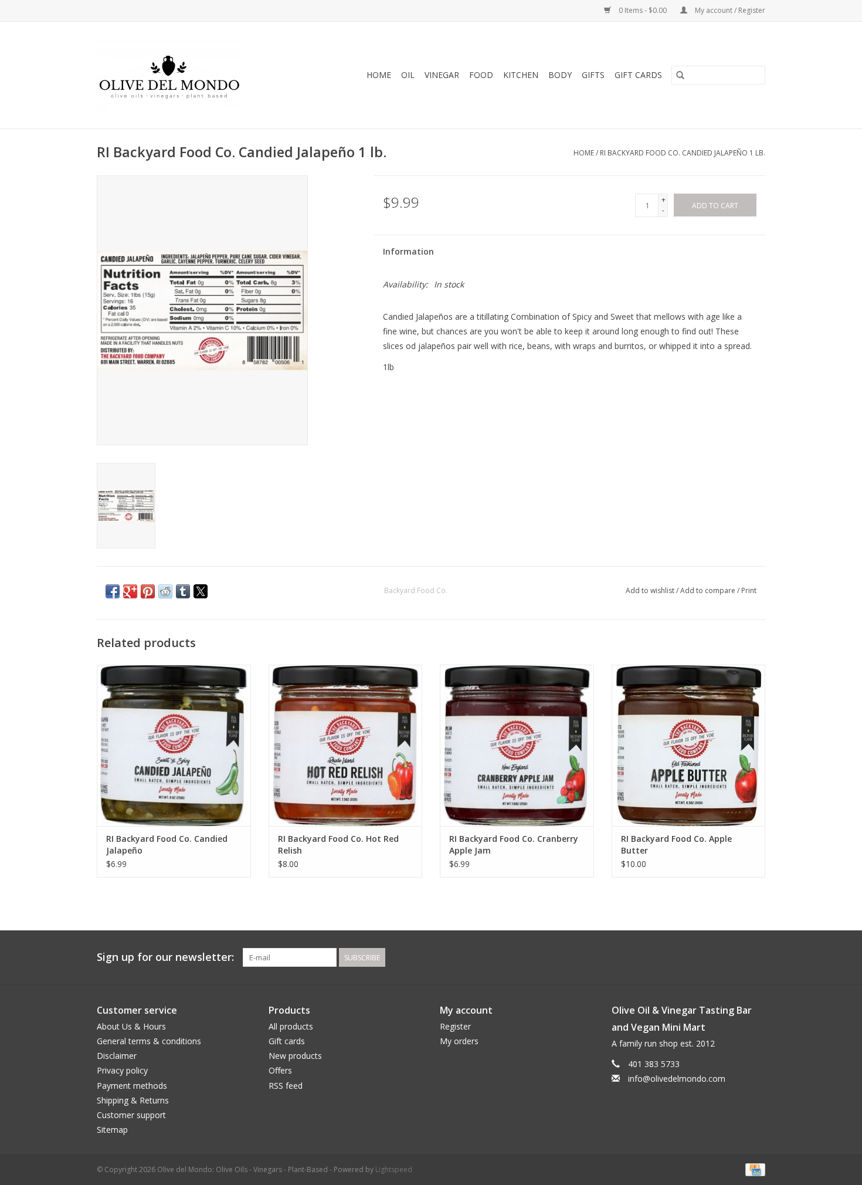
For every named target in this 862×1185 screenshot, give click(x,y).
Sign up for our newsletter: (165, 957)
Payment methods (132, 1085)
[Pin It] (148, 591)
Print (748, 590)
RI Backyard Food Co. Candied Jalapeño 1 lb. (682, 153)
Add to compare (708, 590)
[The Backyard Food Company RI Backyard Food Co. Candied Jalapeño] (174, 745)
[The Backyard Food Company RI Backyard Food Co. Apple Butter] (689, 745)
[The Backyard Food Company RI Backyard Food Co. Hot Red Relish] (346, 745)
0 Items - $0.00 (642, 10)
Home (378, 74)
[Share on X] (201, 591)
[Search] (680, 75)
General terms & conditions (149, 1041)
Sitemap (112, 1129)
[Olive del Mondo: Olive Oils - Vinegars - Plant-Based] (185, 75)
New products (295, 1055)
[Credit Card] (753, 1169)
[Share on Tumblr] (183, 591)
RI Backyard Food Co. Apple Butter (676, 844)
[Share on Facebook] (113, 591)
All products (291, 1026)
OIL (408, 74)
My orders (459, 1041)
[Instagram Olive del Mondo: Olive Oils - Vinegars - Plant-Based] (755, 957)
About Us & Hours (131, 1026)
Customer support (131, 1114)
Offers (280, 1070)
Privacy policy (122, 1070)
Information (408, 251)
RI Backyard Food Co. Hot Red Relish (338, 844)
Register (455, 1026)
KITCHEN (520, 74)
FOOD (481, 74)
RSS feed (286, 1085)
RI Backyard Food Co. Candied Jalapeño (167, 844)
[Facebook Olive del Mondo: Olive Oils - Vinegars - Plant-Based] (734, 957)
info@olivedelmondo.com (676, 1078)
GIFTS (593, 74)
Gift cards (638, 74)
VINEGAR (442, 74)
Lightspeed (393, 1169)
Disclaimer (117, 1055)
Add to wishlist (651, 590)
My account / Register (729, 10)
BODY (560, 74)
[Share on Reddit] (165, 591)
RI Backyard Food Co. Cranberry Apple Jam (513, 844)
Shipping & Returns (133, 1100)
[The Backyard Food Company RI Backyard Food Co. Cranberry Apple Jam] (517, 745)
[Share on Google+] (130, 591)
